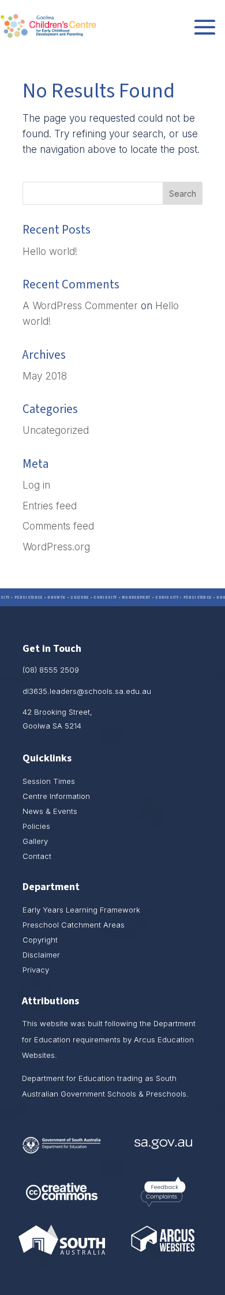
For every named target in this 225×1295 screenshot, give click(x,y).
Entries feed (49, 506)
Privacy (35, 969)
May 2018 (44, 376)
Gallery (35, 841)
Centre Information (56, 796)
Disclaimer (41, 954)
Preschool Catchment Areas (73, 924)
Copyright (40, 939)
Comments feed (58, 526)
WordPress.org (56, 547)
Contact (36, 856)
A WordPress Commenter (80, 305)
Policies (36, 826)
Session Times (48, 781)
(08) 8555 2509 (50, 669)
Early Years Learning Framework (81, 909)
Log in (36, 485)
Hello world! (49, 251)
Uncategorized (55, 430)
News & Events (49, 811)
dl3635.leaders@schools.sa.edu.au (86, 691)
